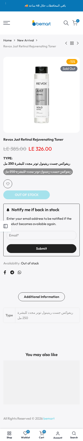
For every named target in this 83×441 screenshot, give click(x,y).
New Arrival (25, 40)
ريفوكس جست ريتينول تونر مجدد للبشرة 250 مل (38, 172)
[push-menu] (6, 22)
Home (7, 40)
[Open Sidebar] (5, 226)
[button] (7, 183)
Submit (41, 248)
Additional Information (41, 297)
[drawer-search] (66, 23)
